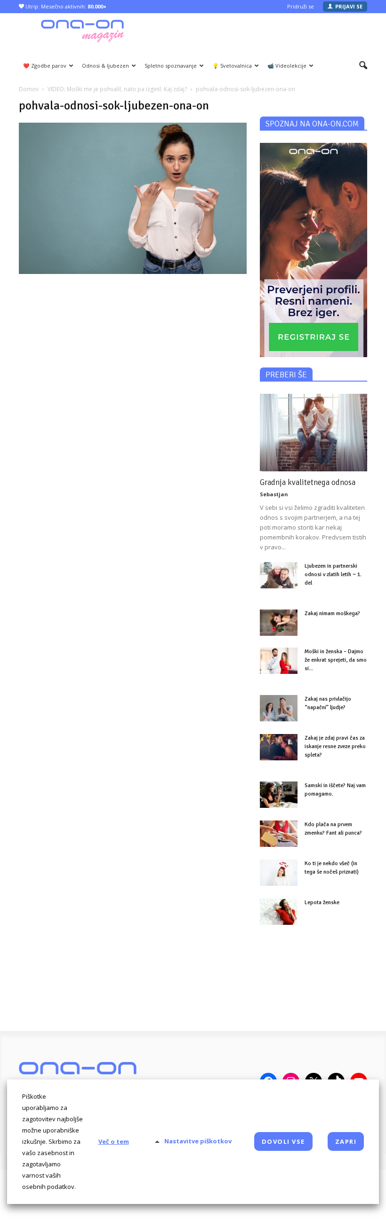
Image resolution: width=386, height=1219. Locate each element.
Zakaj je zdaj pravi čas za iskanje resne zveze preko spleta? (335, 746)
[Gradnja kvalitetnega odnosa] (313, 432)
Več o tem (113, 1141)
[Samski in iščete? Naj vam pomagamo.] (279, 794)
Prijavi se (348, 6)
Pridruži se (300, 6)
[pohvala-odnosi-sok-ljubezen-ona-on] (133, 271)
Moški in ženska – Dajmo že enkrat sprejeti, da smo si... (336, 660)
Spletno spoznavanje (171, 65)
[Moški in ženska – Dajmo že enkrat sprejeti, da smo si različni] (279, 661)
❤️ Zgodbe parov (44, 65)
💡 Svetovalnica (232, 65)
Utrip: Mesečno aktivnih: (65, 6)
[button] (363, 66)
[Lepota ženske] (279, 912)
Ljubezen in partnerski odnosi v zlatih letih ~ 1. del (333, 574)
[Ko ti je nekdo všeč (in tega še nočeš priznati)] (279, 873)
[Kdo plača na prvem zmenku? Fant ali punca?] (279, 833)
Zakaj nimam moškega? (332, 613)
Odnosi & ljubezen (105, 65)
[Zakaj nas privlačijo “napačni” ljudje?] (279, 708)
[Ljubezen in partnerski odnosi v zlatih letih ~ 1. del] (279, 575)
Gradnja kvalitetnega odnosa (307, 482)
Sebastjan (274, 494)
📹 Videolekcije (286, 65)
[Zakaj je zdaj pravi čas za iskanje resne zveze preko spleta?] (279, 747)
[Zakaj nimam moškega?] (279, 623)
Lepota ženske (322, 902)
